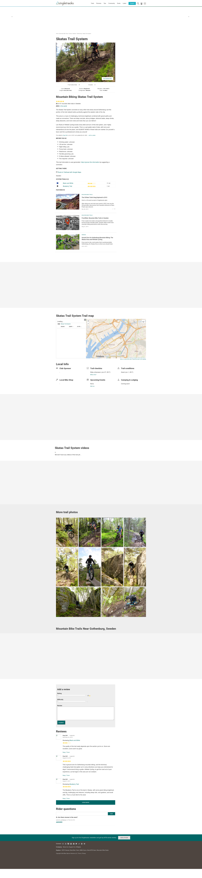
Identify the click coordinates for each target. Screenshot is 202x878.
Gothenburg (79, 33)
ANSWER (59, 822)
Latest (124, 3)
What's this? (93, 374)
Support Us (72, 847)
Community (111, 3)
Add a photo (83, 84)
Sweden (74, 33)
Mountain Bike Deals (103, 850)
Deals (118, 3)
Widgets (78, 847)
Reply (64, 752)
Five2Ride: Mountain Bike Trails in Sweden (95, 218)
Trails (92, 3)
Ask (111, 814)
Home (57, 33)
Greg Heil (65, 135)
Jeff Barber (63, 820)
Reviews (98, 3)
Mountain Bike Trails (63, 33)
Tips (105, 3)
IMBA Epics (83, 850)
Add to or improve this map (126, 359)
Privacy (84, 853)
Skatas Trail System (87, 33)
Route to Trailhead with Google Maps (69, 172)
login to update (124, 374)
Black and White (68, 183)
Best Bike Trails (74, 850)
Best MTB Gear (91, 850)
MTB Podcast (65, 850)
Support (132, 3)
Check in (98, 84)
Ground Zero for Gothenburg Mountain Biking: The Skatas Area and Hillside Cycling (97, 238)
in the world (63, 106)
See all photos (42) (107, 78)
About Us (65, 847)
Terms (79, 853)
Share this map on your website (139, 359)
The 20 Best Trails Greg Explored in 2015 (94, 197)
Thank (68, 752)
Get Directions (73, 84)
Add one (92, 386)
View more (85, 802)
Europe (70, 33)
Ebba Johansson (95, 372)
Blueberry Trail (67, 186)
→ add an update (91, 135)
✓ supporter (72, 735)
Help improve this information (90, 162)
